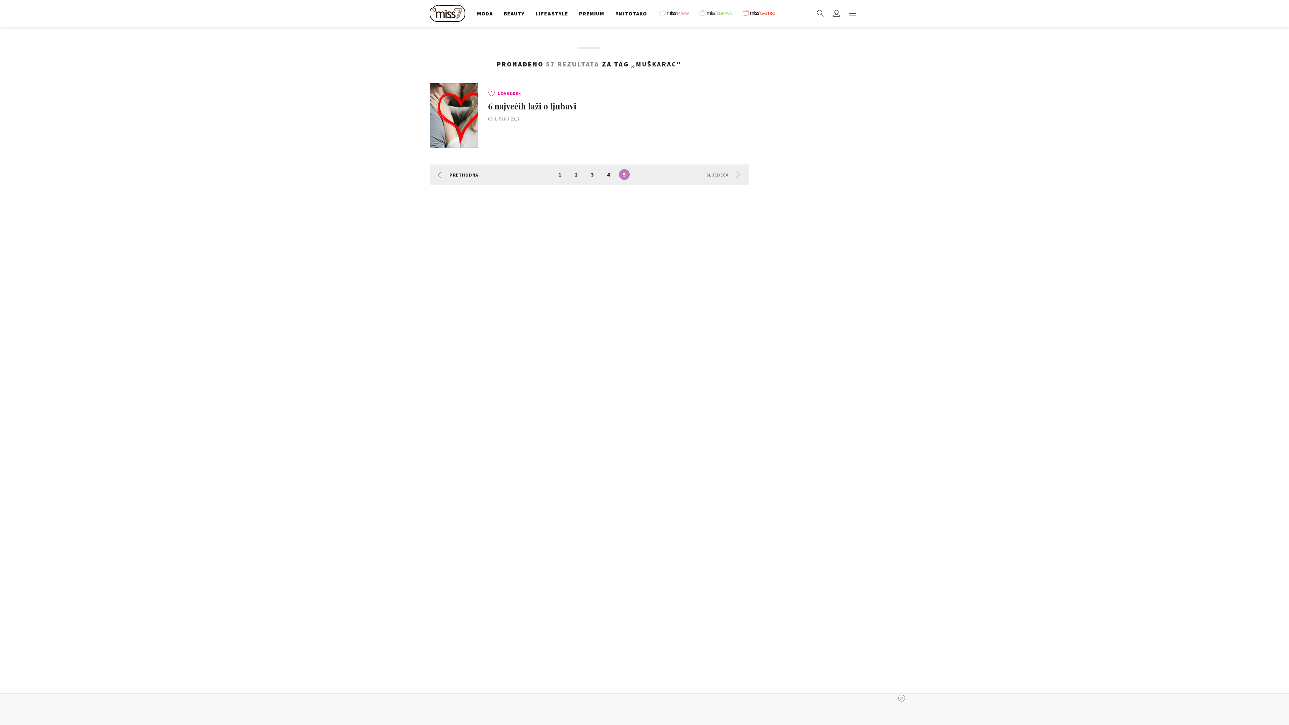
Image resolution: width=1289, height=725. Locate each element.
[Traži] (820, 13)
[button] (852, 13)
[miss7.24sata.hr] (449, 13)
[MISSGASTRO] (761, 13)
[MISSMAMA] (676, 13)
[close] (901, 698)
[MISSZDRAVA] (718, 13)
